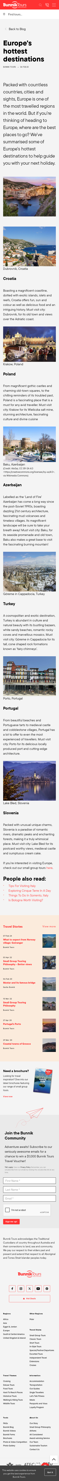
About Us (34, 1417)
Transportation (36, 1384)
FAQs (5, 1423)
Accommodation (37, 1381)
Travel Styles (36, 1330)
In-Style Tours (35, 1346)
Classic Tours (35, 1339)
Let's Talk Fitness (37, 1396)
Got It (50, 1472)
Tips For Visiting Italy (22, 886)
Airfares (33, 1430)
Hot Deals (31, 1298)
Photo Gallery (9, 1445)
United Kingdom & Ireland (14, 1337)
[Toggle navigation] (54, 4)
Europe (6, 1330)
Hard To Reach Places (13, 1392)
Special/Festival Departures (42, 1350)
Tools (5, 1417)
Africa (5, 1319)
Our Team (34, 1441)
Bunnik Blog (8, 1427)
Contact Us (34, 1449)
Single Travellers (37, 1392)
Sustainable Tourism (38, 1445)
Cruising (6, 1381)
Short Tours (34, 1342)
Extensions (34, 1361)
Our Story (34, 1423)
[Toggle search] (40, 4)
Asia (5, 1323)
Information (35, 1375)
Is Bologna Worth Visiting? (25, 900)
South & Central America (14, 1334)
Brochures (7, 1438)
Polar (32, 1319)
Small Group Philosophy (40, 1427)
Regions (7, 1313)
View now (8, 1096)
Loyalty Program (37, 1407)
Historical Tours (10, 1396)
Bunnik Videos (9, 1430)
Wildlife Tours (9, 1403)
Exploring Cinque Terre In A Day (29, 890)
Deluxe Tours (8, 1384)
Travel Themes (10, 1375)
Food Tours (8, 1388)
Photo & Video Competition (15, 1441)
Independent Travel (38, 1357)
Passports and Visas (38, 1403)
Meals (32, 1399)
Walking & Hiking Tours (13, 1399)
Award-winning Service (40, 1438)
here (49, 868)
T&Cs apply (9, 1167)
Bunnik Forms (9, 1434)
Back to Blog (17, 29)
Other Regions (36, 1313)
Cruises (33, 1365)
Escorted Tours (36, 1353)
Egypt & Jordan (10, 1326)
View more (49, 926)
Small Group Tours (38, 1335)
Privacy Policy (25, 1167)
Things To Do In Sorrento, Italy (28, 895)
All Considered (36, 1434)
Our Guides (35, 1388)
